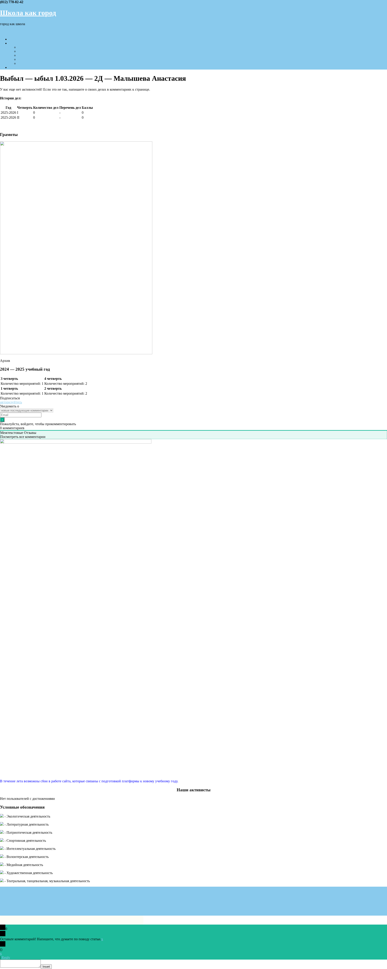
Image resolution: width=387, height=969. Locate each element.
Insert (46, 966)
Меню (4, 31)
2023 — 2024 (28, 55)
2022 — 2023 (28, 59)
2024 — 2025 (28, 51)
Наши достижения (23, 43)
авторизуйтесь (11, 402)
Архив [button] (5, 361)
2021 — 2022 (28, 63)
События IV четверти (25, 39)
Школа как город (28, 13)
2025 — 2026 (28, 47)
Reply (6, 957)
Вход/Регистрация (23, 67)
